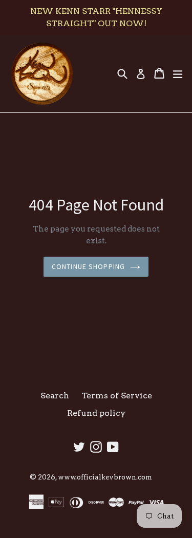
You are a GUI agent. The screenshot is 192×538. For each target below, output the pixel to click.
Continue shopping (88, 266)
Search (54, 395)
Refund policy (96, 413)
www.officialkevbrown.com (105, 477)
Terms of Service (116, 395)
